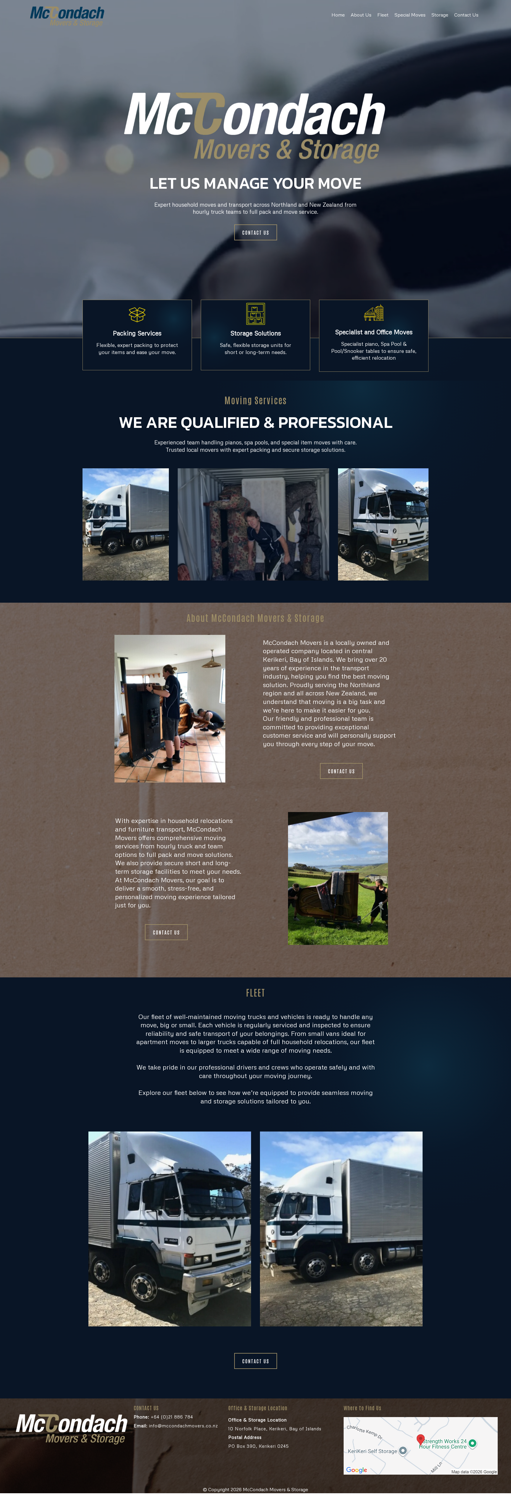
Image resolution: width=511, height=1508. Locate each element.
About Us (361, 15)
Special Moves (410, 15)
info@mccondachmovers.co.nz (176, 1425)
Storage (439, 15)
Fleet (383, 15)
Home (338, 15)
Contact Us (466, 15)
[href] (421, 1446)
